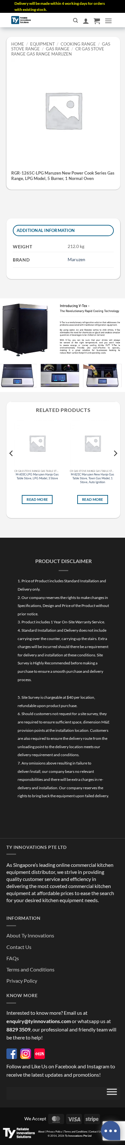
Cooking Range (78, 44)
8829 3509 (18, 1029)
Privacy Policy (21, 981)
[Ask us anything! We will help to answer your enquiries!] (110, 1130)
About (41, 1131)
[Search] (75, 20)
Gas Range (58, 48)
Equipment (42, 44)
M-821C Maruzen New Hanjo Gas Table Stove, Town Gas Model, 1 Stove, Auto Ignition (92, 478)
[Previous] (11, 466)
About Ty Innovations (30, 935)
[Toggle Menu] (112, 1093)
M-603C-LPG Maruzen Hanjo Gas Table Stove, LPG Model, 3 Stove (37, 476)
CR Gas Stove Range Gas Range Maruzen (57, 51)
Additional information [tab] (46, 230)
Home (17, 44)
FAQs (12, 958)
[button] (97, 21)
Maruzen (76, 259)
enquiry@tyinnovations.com (38, 1021)
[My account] (86, 21)
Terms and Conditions (30, 969)
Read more (37, 500)
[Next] (115, 466)
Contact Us (18, 947)
